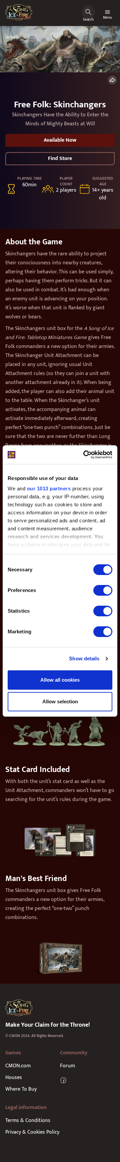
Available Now (60, 140)
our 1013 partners (49, 488)
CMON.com (18, 1065)
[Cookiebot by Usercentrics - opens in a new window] (84, 454)
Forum (67, 1065)
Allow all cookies (60, 680)
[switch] (102, 590)
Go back (11, 37)
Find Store (60, 158)
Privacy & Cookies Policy (32, 1132)
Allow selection (60, 701)
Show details (84, 658)
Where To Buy (21, 1089)
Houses (13, 1077)
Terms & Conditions (27, 1120)
